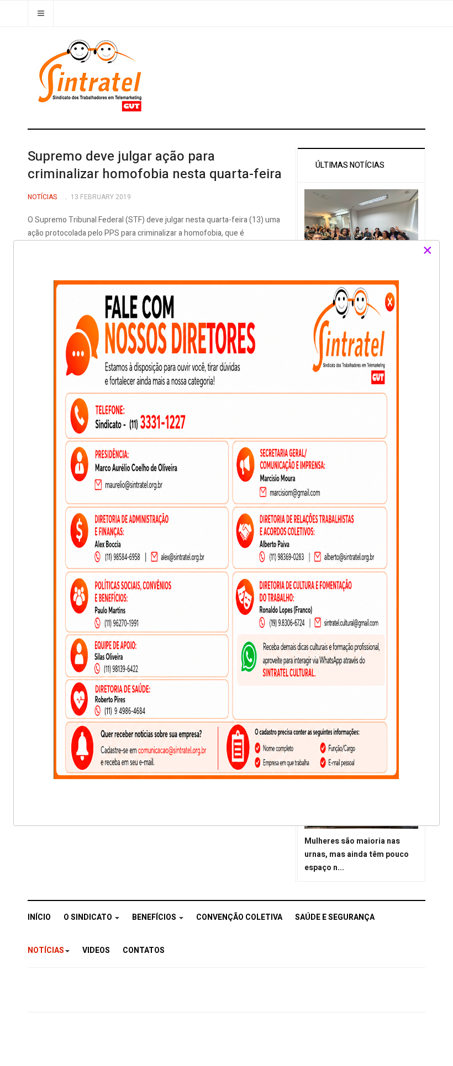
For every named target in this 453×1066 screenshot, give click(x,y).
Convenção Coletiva (239, 917)
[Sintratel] (91, 75)
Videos (96, 950)
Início (39, 917)
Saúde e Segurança (335, 917)
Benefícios (155, 917)
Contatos (144, 950)
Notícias (46, 950)
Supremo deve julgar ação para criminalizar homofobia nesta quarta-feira (155, 165)
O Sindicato (89, 917)
